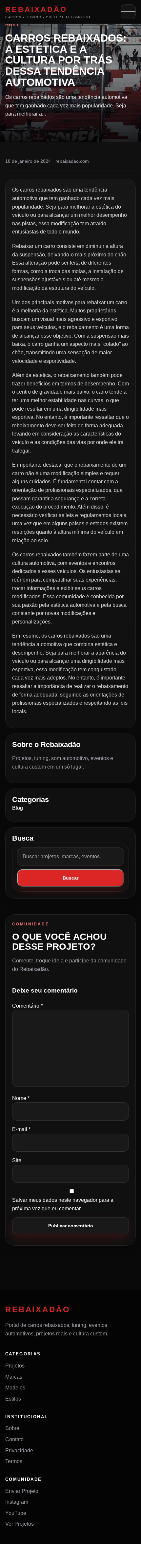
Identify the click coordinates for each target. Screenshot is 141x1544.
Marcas (13, 1377)
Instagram (16, 1502)
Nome (21, 1098)
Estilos (13, 1399)
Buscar (70, 878)
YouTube (15, 1513)
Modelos (15, 1387)
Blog (17, 808)
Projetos (15, 1365)
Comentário (27, 1006)
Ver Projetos (19, 1524)
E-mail (21, 1129)
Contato (14, 1439)
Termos (13, 1461)
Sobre (12, 1428)
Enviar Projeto (21, 1491)
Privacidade (19, 1450)
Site (16, 1160)
